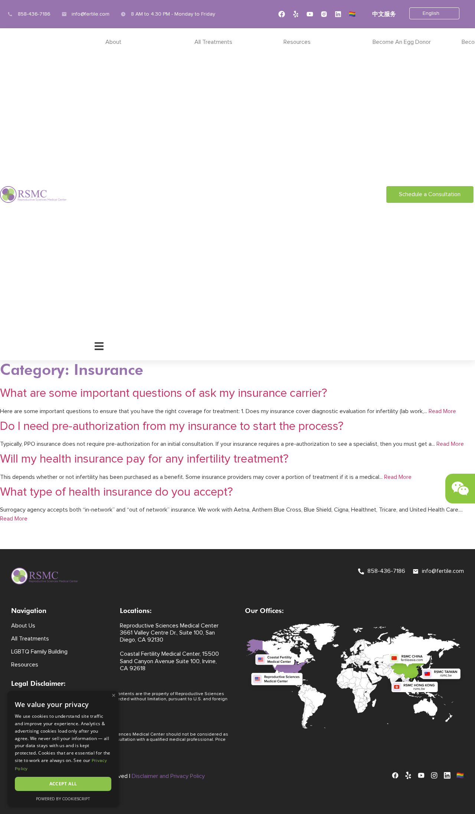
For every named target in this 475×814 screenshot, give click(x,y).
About (113, 42)
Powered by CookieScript (63, 799)
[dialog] (63, 749)
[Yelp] (295, 14)
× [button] (114, 695)
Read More (442, 411)
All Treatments (213, 42)
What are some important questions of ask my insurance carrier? (163, 393)
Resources (297, 42)
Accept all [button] (63, 784)
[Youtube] (310, 14)
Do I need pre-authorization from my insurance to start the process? (172, 426)
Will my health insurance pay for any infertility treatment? (144, 459)
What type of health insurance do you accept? (116, 492)
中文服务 (384, 14)
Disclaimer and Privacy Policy (168, 776)
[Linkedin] (338, 14)
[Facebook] (281, 14)
